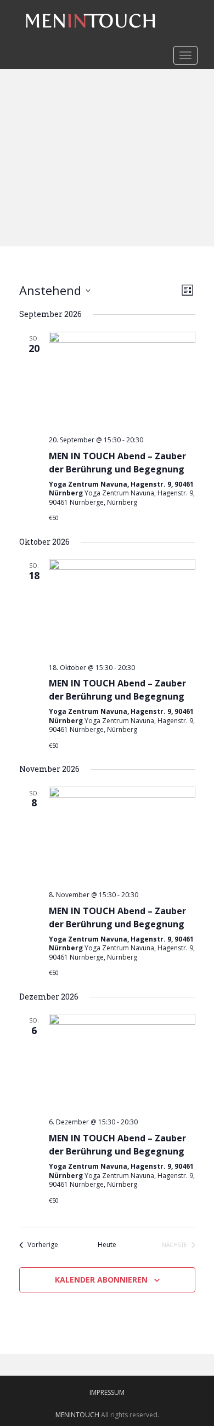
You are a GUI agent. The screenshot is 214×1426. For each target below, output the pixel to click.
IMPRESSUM (107, 1392)
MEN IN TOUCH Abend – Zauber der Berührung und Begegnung (117, 462)
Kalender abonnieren (101, 1279)
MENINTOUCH (77, 1414)
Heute (107, 1244)
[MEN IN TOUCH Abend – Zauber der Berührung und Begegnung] (122, 379)
